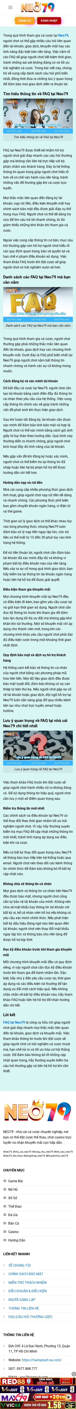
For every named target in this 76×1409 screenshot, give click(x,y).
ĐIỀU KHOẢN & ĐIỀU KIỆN (27, 1291)
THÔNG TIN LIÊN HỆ (23, 1308)
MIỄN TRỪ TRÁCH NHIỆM (27, 1283)
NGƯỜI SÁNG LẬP (21, 1300)
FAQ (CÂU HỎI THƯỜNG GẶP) (30, 1317)
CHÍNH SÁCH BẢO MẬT (25, 1274)
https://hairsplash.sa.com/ (42, 1360)
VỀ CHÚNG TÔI (19, 1265)
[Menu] (10, 7)
